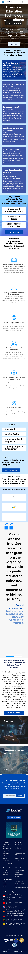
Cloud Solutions (7, 848)
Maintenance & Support (7, 857)
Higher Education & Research (20, 854)
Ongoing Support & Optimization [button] (14, 447)
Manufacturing (19, 861)
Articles (5, 884)
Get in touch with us (14, 817)
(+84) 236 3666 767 (19, 884)
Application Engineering (6, 854)
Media (17, 872)
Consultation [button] (11, 429)
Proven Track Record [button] (14, 217)
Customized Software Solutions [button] (14, 210)
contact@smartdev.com (20, 887)
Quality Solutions (7, 861)
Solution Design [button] (12, 434)
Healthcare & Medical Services (19, 857)
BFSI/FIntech (18, 845)
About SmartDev (19, 870)
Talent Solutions (7, 863)
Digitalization (6, 851)
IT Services (18, 851)
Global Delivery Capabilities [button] (14, 225)
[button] (14, 44)
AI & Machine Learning (6, 845)
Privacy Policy (23, 950)
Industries (5, 872)
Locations (5, 874)
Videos (4, 886)
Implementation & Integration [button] (13, 440)
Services (5, 870)
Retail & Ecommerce (18, 847)
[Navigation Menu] (26, 2)
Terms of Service (16, 950)
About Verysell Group (19, 875)
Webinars (5, 882)
